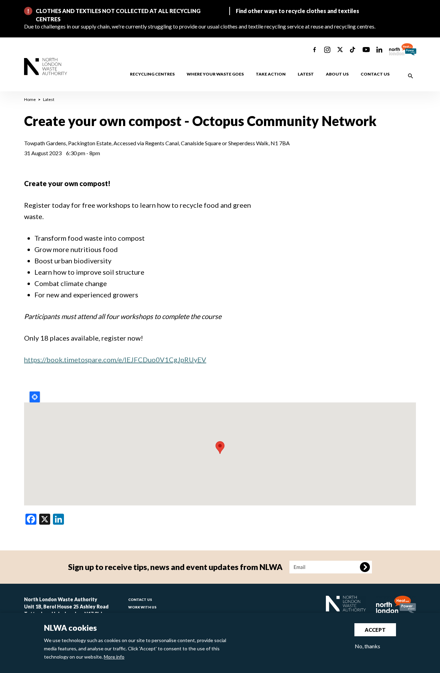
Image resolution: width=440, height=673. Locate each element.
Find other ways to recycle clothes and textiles (297, 11)
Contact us (375, 74)
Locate (35, 396)
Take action (271, 74)
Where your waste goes (215, 74)
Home (30, 99)
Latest (306, 74)
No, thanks (367, 646)
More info (114, 657)
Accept (375, 630)
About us (337, 74)
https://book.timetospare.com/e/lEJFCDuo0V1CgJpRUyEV (115, 359)
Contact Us (140, 599)
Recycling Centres (152, 74)
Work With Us (142, 607)
